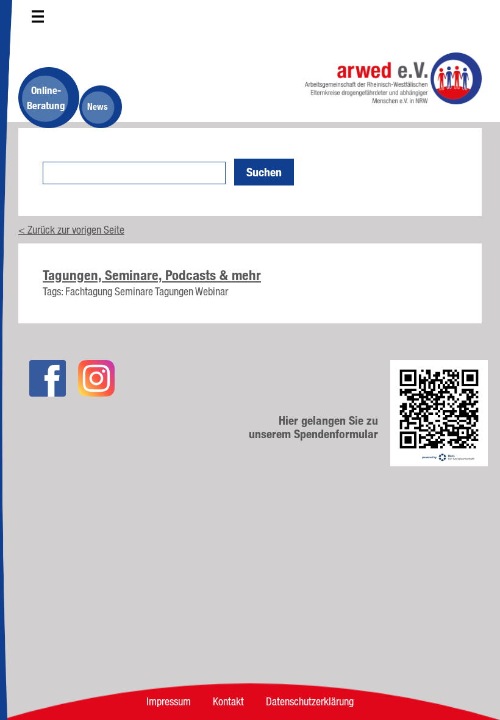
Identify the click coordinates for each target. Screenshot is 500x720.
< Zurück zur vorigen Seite (71, 229)
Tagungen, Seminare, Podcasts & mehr (152, 275)
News (97, 106)
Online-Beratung (46, 98)
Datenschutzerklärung (310, 701)
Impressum (168, 701)
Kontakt (228, 701)
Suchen (264, 172)
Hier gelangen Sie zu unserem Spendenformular (313, 427)
